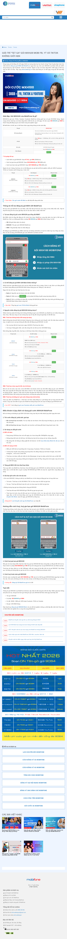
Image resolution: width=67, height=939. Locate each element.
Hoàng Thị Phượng (14, 60)
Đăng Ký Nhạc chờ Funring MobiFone (14, 900)
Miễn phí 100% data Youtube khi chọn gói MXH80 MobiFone (54, 831)
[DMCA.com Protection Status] (9, 933)
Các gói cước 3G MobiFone (12, 897)
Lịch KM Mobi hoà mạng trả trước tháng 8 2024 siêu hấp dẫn (25, 624)
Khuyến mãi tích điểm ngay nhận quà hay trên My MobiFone (25, 639)
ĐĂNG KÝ (49, 152)
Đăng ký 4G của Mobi (10, 895)
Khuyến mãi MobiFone (14, 615)
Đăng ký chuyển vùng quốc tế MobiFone (15, 902)
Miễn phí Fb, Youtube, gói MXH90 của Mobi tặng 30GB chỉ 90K (11, 854)
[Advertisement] (33, 32)
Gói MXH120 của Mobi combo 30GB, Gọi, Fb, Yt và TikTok (32, 854)
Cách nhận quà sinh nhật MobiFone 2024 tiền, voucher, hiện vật (26, 634)
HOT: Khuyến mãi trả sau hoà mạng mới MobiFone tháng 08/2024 (27, 629)
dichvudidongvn (18, 915)
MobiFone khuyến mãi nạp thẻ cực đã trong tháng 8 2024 (24, 620)
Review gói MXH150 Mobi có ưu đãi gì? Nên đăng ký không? (10, 831)
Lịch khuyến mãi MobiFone (11, 893)
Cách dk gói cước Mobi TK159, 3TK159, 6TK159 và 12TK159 (32, 831)
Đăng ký (53, 350)
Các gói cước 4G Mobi (19, 200)
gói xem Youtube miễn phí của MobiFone (31, 405)
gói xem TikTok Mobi (23, 305)
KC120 (13, 354)
